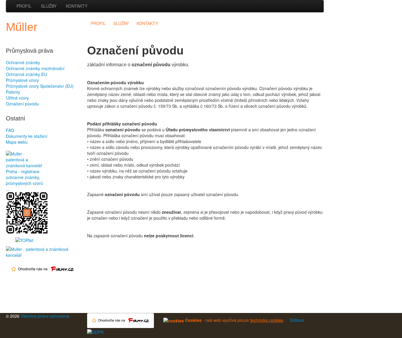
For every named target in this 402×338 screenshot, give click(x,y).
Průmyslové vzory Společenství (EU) (40, 86)
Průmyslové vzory (22, 80)
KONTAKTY (76, 6)
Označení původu (22, 104)
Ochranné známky (23, 62)
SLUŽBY (49, 6)
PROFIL (23, 6)
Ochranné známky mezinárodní (35, 68)
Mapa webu (17, 142)
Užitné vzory (17, 98)
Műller (21, 27)
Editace (297, 320)
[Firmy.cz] (43, 251)
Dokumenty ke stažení (26, 136)
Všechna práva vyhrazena (45, 316)
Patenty (13, 92)
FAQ (10, 130)
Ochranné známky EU (26, 74)
